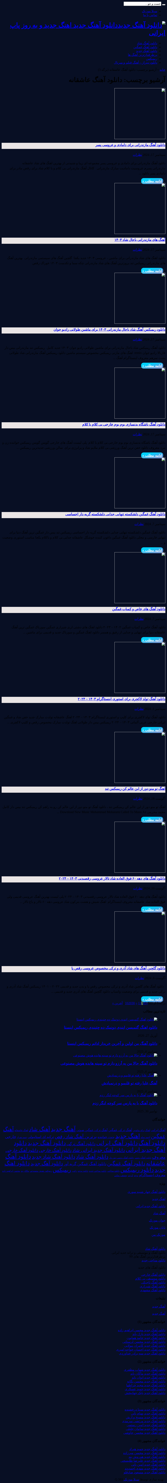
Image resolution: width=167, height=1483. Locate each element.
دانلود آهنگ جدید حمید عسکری (145, 1389)
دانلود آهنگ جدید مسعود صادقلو (144, 1472)
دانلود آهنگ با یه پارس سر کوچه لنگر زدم (124, 1103)
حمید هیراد (22, 1137)
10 (126, 1003)
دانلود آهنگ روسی (143, 1157)
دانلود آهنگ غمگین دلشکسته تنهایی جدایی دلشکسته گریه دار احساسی (115, 514)
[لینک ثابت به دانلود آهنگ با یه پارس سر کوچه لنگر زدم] (128, 1095)
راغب (74, 1171)
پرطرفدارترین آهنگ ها (142, 55)
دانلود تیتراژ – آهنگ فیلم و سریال (135, 62)
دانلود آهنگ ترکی (81, 1143)
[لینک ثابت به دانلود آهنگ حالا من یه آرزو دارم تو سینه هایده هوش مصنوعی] (115, 1055)
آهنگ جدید (63, 1129)
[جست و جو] (163, 4)
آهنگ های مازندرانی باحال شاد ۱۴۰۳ (139, 240)
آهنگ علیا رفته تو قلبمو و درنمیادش (129, 1083)
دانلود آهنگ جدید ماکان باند (147, 1373)
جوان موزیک (157, 1220)
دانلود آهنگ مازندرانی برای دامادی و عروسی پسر (130, 145)
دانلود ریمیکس (137, 1170)
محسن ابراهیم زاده (11, 1171)
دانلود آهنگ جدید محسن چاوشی (144, 1432)
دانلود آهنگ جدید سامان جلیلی (145, 1429)
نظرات (137, 154)
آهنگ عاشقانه (21, 1130)
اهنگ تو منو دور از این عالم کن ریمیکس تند (135, 789)
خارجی (10, 1137)
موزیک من (158, 1234)
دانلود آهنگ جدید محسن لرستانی (143, 1341)
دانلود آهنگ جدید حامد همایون (146, 1338)
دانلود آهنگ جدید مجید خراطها (145, 1385)
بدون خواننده (106, 1137)
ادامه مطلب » (152, 181)
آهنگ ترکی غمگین (120, 1130)
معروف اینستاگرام (152, 1175)
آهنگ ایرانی (158, 1130)
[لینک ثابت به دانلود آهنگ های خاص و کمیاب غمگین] (139, 602)
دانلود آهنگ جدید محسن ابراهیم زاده (141, 1330)
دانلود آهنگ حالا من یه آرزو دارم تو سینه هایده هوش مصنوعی (108, 1063)
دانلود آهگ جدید (47, 1163)
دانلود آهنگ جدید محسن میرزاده (144, 1453)
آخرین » (117, 1003)
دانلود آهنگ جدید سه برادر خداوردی (142, 1353)
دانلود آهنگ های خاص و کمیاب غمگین (138, 609)
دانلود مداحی (113, 1170)
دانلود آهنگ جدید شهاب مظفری (144, 1369)
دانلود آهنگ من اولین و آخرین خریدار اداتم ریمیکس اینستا (112, 1043)
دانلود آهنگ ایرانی (117, 1143)
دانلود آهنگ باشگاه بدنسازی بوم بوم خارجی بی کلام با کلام (123, 424)
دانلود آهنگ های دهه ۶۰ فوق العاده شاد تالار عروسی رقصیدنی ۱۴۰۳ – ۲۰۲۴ (112, 878)
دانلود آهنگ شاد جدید (53, 1156)
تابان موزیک (157, 1227)
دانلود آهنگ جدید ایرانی (150, 1206)
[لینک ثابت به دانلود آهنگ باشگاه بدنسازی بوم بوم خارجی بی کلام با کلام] (139, 417)
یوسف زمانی (120, 1175)
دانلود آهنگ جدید (146, 51)
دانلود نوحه (83, 1171)
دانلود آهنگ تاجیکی (153, 1282)
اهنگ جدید (127, 1136)
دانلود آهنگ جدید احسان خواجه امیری (140, 1349)
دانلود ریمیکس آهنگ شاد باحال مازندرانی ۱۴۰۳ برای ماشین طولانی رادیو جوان (109, 329)
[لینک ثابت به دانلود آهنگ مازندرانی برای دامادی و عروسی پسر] (139, 138)
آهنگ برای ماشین (141, 1130)
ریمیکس (151, 58)
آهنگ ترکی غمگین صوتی (92, 1130)
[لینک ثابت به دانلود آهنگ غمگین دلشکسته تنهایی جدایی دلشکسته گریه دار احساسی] (139, 507)
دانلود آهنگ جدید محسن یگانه (146, 1381)
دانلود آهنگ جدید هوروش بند (147, 1457)
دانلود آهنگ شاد (147, 43)
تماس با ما (150, 15)
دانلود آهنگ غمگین (145, 47)
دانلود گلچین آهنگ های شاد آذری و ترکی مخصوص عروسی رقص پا (118, 968)
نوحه (136, 1175)
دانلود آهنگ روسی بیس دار (121, 1157)
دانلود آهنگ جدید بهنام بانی (148, 1413)
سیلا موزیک (149, 11)
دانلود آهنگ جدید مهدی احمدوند (145, 1468)
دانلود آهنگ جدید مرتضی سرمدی (143, 1421)
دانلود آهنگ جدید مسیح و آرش (145, 1417)
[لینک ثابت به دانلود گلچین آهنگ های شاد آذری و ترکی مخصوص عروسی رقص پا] (139, 961)
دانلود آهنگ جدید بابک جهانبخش (145, 1393)
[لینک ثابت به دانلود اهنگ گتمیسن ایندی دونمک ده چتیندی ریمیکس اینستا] (117, 1019)
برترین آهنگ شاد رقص (76, 1136)
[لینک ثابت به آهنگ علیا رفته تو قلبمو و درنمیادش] (132, 1075)
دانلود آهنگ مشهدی (152, 1290)
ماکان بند (25, 1171)
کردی (130, 1175)
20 (130, 1003)
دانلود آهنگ (151, 1143)
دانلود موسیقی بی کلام (150, 1278)
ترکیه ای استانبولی (41, 1137)
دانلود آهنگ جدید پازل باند (148, 1334)
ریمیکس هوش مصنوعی (41, 1171)
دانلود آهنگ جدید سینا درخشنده (145, 1409)
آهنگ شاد (39, 1129)
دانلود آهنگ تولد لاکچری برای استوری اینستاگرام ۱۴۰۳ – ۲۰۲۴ (121, 699)
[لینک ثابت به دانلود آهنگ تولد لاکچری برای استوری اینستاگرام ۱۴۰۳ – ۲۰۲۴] (139, 692)
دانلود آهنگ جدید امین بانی (148, 1464)
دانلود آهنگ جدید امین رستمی (146, 1425)
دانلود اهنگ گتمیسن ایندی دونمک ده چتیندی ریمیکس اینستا (110, 1027)
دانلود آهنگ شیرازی (152, 1286)
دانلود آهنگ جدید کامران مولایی (144, 1345)
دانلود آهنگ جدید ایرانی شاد (98, 1150)
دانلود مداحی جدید (97, 1171)
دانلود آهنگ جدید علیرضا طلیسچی (143, 1460)
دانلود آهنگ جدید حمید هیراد (147, 1449)
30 (133, 1003)
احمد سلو (145, 1137)
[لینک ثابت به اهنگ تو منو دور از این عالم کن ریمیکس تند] (139, 782)
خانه (162, 69)
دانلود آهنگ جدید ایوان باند (148, 1377)
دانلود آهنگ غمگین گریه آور (85, 1164)
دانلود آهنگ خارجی (55, 1150)
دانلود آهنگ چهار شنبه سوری (146, 1192)
